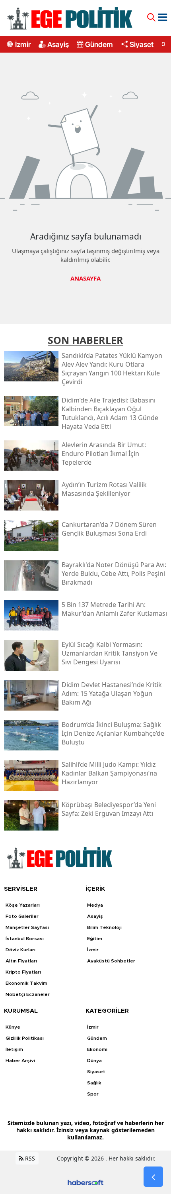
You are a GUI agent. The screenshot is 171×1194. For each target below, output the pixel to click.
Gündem (99, 44)
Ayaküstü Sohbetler (111, 960)
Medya (95, 905)
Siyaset (142, 44)
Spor (93, 1094)
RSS (29, 1158)
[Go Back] (153, 1177)
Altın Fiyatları (21, 960)
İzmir (23, 44)
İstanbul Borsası (25, 938)
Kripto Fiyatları (23, 972)
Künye (13, 1027)
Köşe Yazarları (23, 905)
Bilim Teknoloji (104, 927)
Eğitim (94, 938)
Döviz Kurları (20, 949)
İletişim (14, 1049)
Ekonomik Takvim (26, 983)
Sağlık (94, 1082)
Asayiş (58, 44)
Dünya (94, 1060)
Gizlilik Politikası (25, 1038)
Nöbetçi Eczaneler (28, 994)
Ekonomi (97, 1049)
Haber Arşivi (20, 1060)
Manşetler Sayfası (27, 927)
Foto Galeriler (22, 916)
